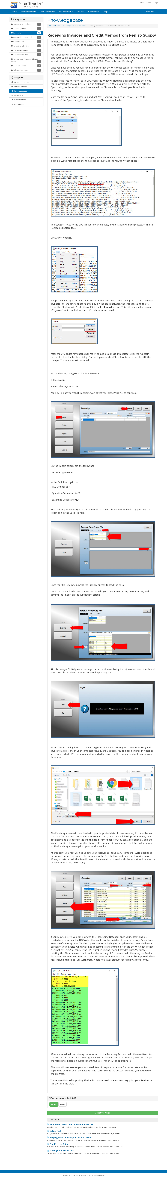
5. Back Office (26, 41)
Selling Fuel (55, 1131)
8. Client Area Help (26, 54)
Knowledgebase (47, 12)
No (63, 1104)
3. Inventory (81, 26)
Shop (106, 12)
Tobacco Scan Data (26, 70)
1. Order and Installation (26, 24)
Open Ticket (18, 104)
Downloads (18, 95)
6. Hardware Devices (26, 46)
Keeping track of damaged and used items (70, 1137)
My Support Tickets (21, 82)
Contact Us (93, 12)
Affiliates (80, 12)
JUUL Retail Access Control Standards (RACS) (71, 1124)
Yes (54, 1104)
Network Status (66, 12)
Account (150, 12)
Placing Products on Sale (61, 1150)
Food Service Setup (58, 1144)
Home (14, 12)
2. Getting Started (26, 28)
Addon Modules (26, 66)
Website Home (54, 26)
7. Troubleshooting (26, 50)
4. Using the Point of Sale (26, 37)
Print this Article (103, 1113)
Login (156, 3)
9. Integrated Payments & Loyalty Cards (25, 60)
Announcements (28, 12)
